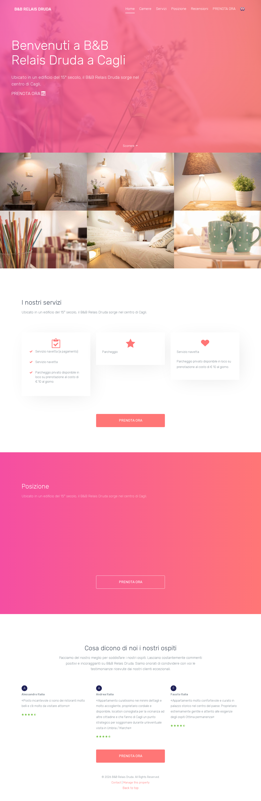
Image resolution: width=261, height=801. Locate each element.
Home (130, 9)
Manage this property (136, 782)
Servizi (161, 9)
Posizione (178, 9)
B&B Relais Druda (32, 9)
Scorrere (129, 146)
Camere (145, 9)
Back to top (131, 788)
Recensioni (199, 9)
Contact (116, 782)
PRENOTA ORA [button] (130, 420)
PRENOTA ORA (224, 9)
